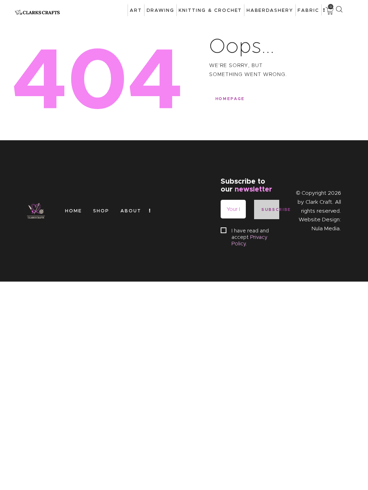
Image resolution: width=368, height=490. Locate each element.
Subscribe (270, 209)
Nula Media (326, 228)
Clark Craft (318, 202)
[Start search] (339, 9)
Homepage (230, 98)
